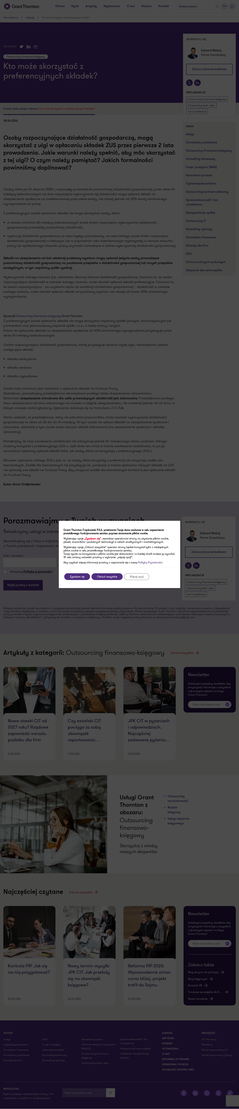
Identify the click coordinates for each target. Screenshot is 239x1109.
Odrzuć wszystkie (107, 577)
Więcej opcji (137, 577)
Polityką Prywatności (150, 562)
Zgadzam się (77, 577)
